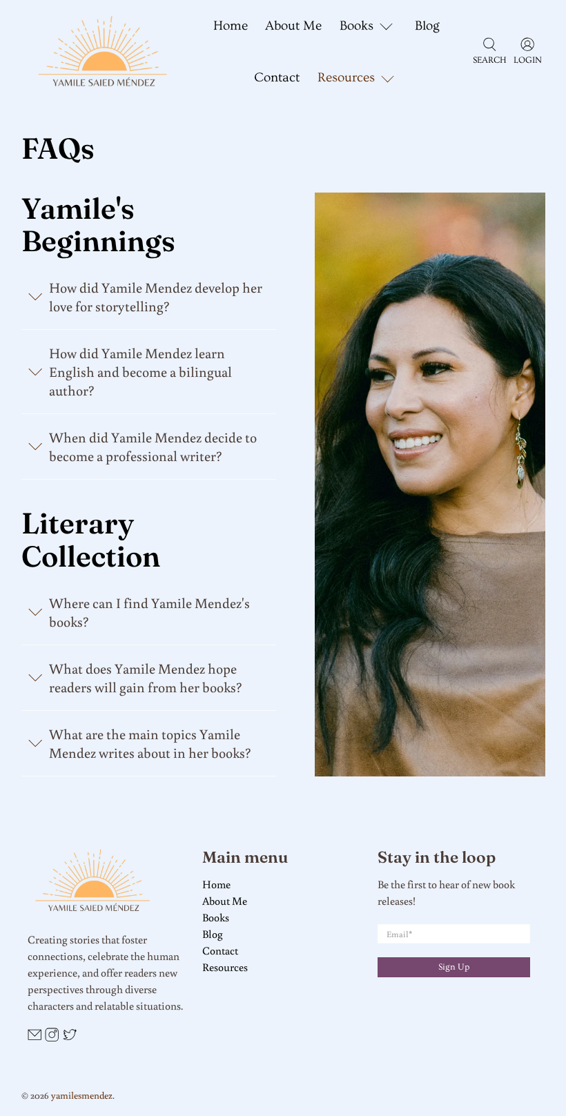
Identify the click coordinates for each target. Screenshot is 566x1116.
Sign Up (453, 967)
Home (230, 26)
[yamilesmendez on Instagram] (52, 1038)
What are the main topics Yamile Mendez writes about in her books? (150, 743)
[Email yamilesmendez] (34, 1038)
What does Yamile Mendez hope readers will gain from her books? (145, 677)
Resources (225, 967)
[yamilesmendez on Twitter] (70, 1038)
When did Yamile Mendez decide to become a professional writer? (153, 446)
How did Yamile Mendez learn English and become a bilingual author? (140, 372)
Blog (427, 26)
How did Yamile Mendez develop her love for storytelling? (155, 296)
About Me (293, 26)
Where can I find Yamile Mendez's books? (149, 612)
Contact (277, 77)
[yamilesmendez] (102, 52)
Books (215, 917)
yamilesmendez (82, 1095)
